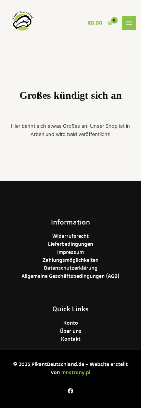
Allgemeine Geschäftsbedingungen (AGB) (70, 276)
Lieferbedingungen (70, 244)
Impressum (70, 252)
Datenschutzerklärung (71, 267)
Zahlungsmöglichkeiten (70, 260)
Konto (70, 322)
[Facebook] (70, 391)
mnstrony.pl (75, 372)
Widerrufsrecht (70, 236)
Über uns (70, 331)
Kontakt (70, 339)
